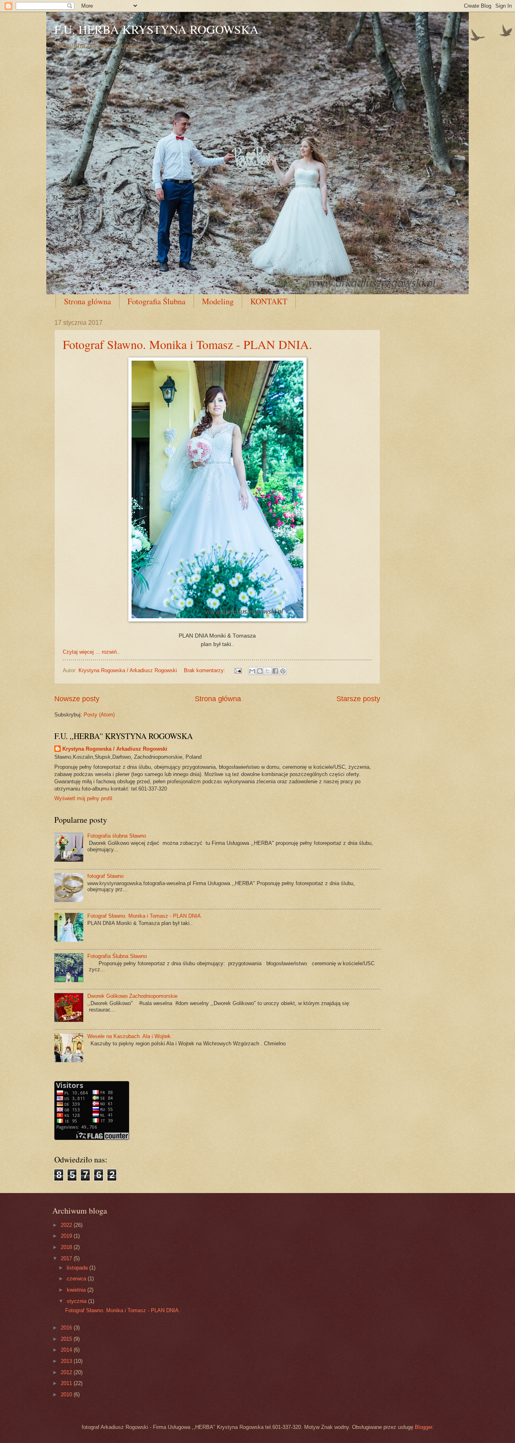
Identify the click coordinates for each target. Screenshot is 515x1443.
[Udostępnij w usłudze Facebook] (275, 671)
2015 (67, 1339)
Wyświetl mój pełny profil (83, 798)
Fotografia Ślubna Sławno (117, 956)
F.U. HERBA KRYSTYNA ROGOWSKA (156, 29)
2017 (67, 1258)
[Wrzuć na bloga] (260, 671)
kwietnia (77, 1290)
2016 (67, 1328)
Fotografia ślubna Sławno (116, 836)
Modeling (218, 301)
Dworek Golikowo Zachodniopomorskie (132, 996)
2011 (67, 1383)
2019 (67, 1236)
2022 (67, 1225)
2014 (67, 1350)
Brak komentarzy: (205, 670)
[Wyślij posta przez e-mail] (237, 670)
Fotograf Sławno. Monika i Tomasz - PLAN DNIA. (187, 344)
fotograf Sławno (105, 876)
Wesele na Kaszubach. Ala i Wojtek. (129, 1036)
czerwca (77, 1279)
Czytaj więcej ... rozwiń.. (91, 652)
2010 (67, 1394)
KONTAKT (268, 301)
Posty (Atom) (99, 715)
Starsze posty (358, 699)
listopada (78, 1268)
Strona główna (87, 301)
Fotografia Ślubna (156, 301)
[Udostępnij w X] (268, 671)
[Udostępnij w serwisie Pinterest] (283, 671)
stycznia (77, 1301)
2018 (67, 1247)
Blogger (423, 1427)
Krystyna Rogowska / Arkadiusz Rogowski (114, 749)
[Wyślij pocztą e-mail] (252, 671)
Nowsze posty (76, 699)
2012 (67, 1372)
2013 (67, 1361)
